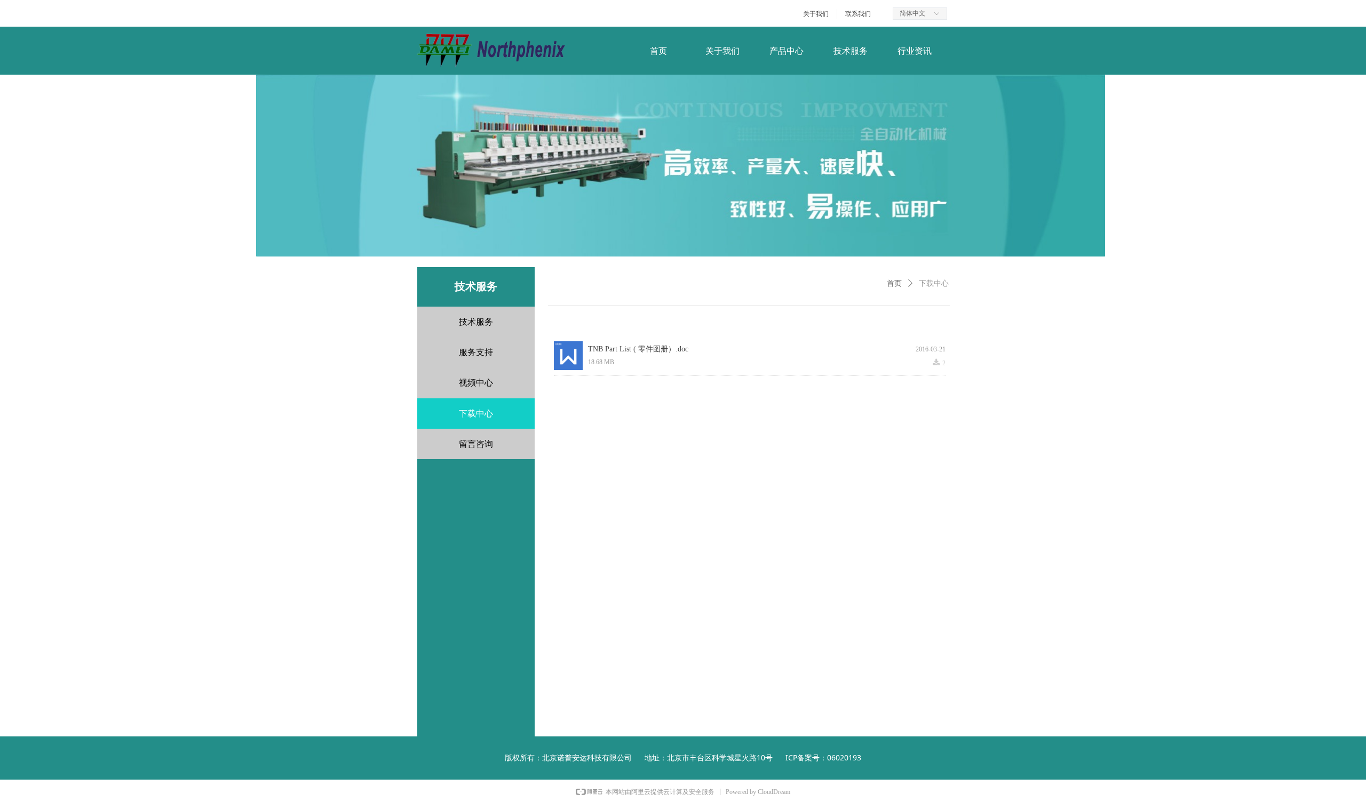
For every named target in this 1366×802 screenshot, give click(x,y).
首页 (894, 283)
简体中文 (912, 13)
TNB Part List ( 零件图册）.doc (638, 349)
